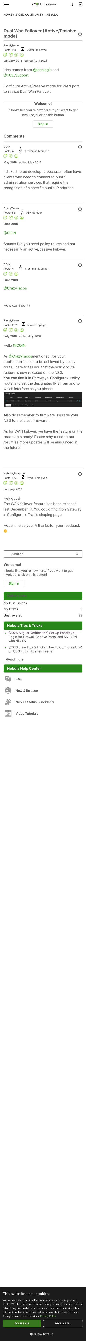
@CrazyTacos (15, 288)
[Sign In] (80, 4)
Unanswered (43, 615)
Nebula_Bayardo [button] (14, 473)
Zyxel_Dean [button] (11, 320)
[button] (80, 34)
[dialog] (43, 1314)
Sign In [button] (43, 124)
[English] (43, 4)
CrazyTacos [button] (11, 208)
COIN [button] (7, 146)
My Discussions (15, 603)
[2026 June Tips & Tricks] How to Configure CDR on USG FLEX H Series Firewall (45, 649)
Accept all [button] (22, 1323)
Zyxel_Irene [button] (11, 45)
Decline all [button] (63, 1323)
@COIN (10, 233)
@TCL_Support (16, 75)
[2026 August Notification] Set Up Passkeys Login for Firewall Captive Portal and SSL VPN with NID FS (43, 637)
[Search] (71, 4)
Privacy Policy (48, 1316)
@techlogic (42, 70)
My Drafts (43, 609)
